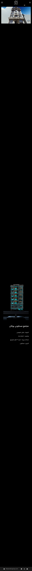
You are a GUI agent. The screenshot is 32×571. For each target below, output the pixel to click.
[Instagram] (24, 569)
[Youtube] (27, 569)
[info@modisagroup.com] (11, 569)
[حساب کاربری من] (2, 2)
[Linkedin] (21, 569)
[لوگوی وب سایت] (16, 2)
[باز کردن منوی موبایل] (30, 2)
